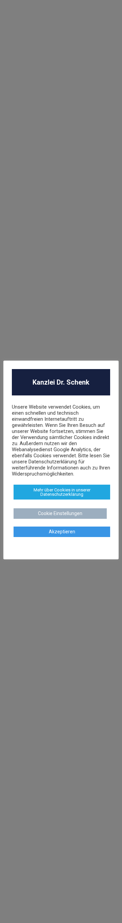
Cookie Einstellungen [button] (60, 513)
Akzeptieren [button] (62, 531)
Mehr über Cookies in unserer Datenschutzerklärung (62, 492)
